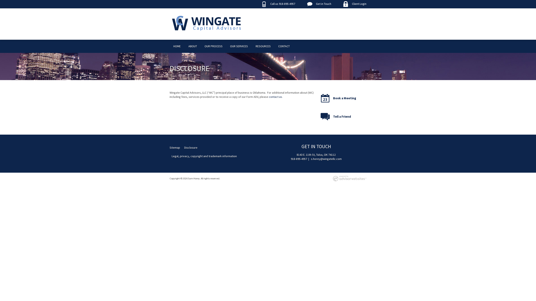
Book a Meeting (344, 98)
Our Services (239, 46)
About (192, 46)
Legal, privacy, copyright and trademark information (204, 156)
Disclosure (190, 147)
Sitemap (175, 147)
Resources (263, 46)
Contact (284, 46)
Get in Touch (323, 4)
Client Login (359, 4)
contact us (275, 97)
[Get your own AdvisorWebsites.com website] (349, 178)
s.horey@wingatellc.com (326, 159)
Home (177, 46)
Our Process (214, 46)
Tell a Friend (342, 117)
